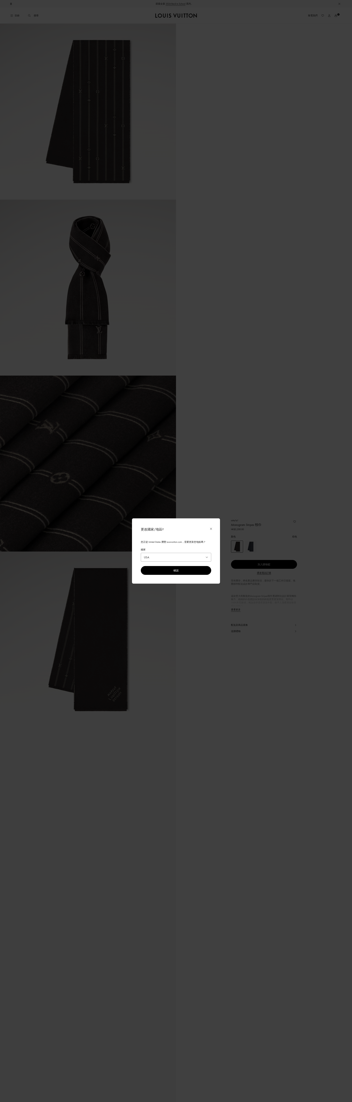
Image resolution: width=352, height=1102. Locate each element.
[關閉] (211, 529)
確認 (176, 570)
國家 (143, 549)
